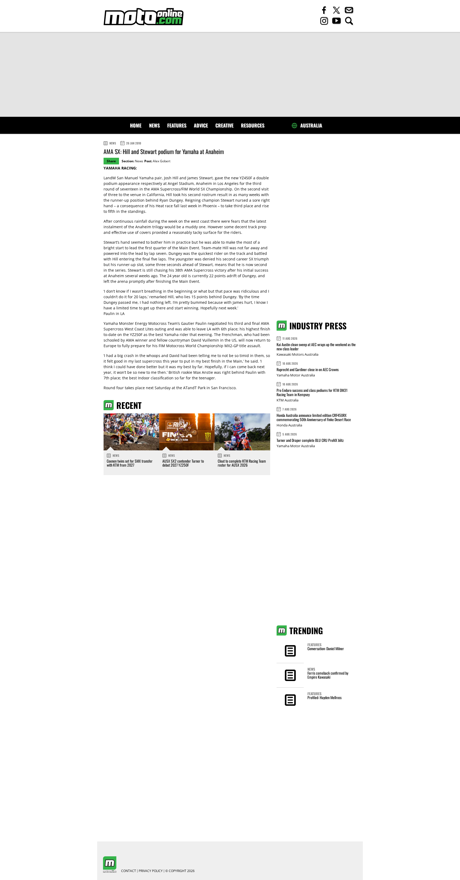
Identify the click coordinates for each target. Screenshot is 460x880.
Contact (128, 871)
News (154, 125)
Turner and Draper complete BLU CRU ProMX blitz (310, 440)
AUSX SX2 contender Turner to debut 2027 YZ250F (183, 463)
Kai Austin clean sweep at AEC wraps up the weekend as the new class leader (316, 346)
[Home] (143, 16)
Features (176, 125)
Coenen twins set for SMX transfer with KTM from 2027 (130, 463)
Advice (201, 125)
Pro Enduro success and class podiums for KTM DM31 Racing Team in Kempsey (312, 392)
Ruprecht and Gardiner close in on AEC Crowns (308, 369)
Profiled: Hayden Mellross (324, 697)
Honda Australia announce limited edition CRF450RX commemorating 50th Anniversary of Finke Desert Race (314, 417)
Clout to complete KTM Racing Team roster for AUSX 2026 (242, 463)
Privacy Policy (151, 871)
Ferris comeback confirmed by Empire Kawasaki (327, 675)
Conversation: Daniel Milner (325, 648)
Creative (224, 125)
